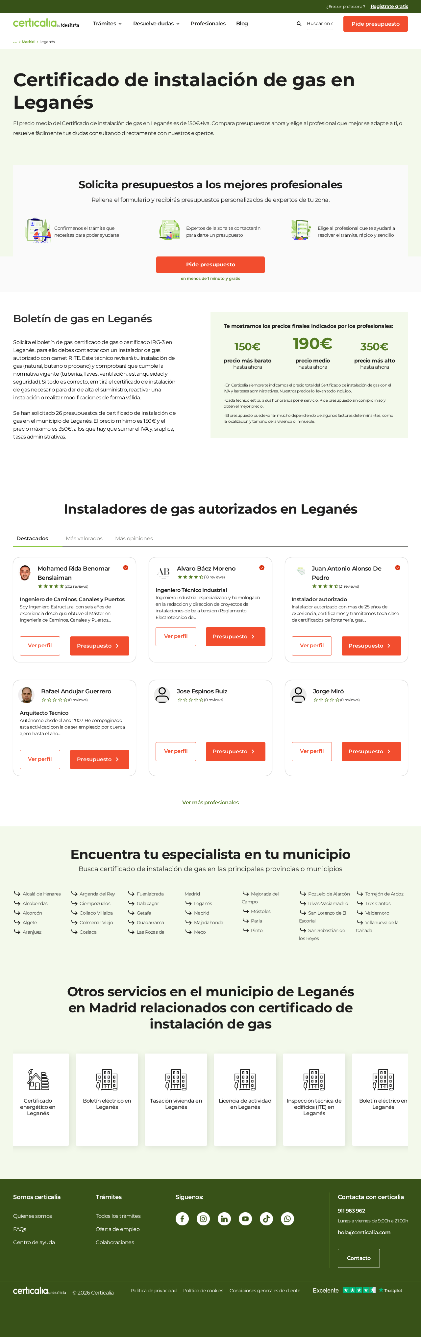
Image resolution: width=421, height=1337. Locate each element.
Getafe (144, 913)
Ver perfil (40, 645)
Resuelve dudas (153, 23)
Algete (30, 922)
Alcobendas (35, 903)
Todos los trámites (118, 1216)
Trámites (104, 23)
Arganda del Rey (97, 894)
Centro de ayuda (34, 1242)
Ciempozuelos (95, 903)
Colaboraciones (115, 1242)
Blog (242, 23)
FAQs (19, 1229)
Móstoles (260, 911)
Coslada (88, 932)
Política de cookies (203, 1291)
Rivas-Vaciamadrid (328, 903)
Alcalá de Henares (42, 894)
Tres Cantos (378, 903)
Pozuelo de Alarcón (329, 894)
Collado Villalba (96, 913)
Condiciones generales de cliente (265, 1291)
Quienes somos (32, 1216)
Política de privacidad (154, 1291)
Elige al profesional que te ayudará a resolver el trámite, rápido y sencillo (356, 231)
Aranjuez (32, 932)
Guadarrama (150, 922)
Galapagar (148, 903)
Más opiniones (134, 538)
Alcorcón (32, 913)
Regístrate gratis (389, 6)
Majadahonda (208, 922)
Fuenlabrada (150, 894)
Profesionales (208, 23)
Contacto (359, 1258)
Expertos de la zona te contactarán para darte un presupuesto (223, 231)
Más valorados (84, 538)
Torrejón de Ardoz (384, 894)
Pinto (257, 930)
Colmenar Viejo (96, 922)
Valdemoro (377, 913)
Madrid (28, 41)
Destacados (32, 538)
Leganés (203, 903)
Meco (200, 932)
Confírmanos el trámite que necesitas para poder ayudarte (86, 231)
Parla (256, 921)
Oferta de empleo (117, 1229)
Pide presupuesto (376, 24)
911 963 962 (351, 1211)
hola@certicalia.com (364, 1232)
